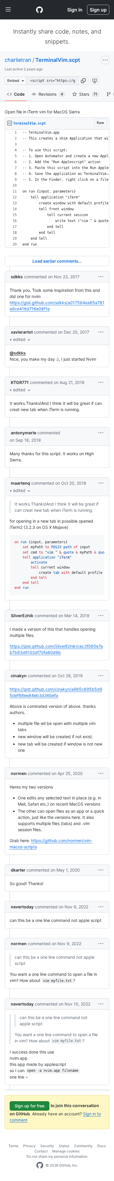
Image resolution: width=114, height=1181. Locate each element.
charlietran (18, 60)
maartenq (20, 483)
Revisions (51, 94)
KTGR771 (20, 382)
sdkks (17, 276)
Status (64, 1146)
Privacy (29, 1146)
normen (19, 773)
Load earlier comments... (57, 261)
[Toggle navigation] (8, 10)
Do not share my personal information (57, 1156)
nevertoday (22, 906)
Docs (101, 1146)
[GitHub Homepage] (39, 1165)
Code (19, 94)
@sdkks (18, 352)
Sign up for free (29, 1105)
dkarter (18, 869)
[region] (57, 189)
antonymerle (23, 432)
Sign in (74, 10)
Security (47, 1146)
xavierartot (22, 331)
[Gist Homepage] (39, 9)
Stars (88, 94)
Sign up (98, 10)
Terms (13, 1146)
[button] (83, 81)
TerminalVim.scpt (57, 60)
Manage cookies (66, 1151)
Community (83, 1146)
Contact (41, 1151)
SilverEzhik (22, 615)
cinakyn (19, 675)
